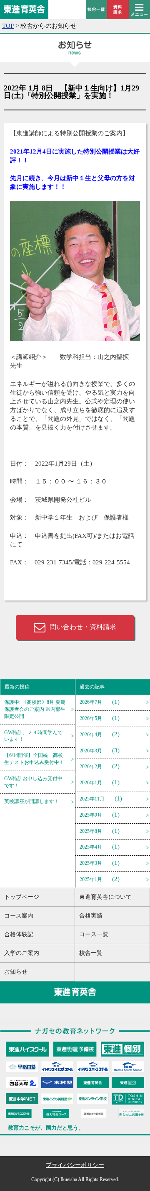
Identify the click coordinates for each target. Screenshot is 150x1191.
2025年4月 (91, 847)
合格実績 (90, 916)
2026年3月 (91, 751)
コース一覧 (93, 934)
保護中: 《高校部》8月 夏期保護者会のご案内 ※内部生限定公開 (34, 709)
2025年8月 (91, 831)
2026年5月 (91, 718)
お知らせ (16, 972)
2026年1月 (91, 783)
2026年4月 (91, 734)
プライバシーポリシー (75, 1165)
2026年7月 (91, 702)
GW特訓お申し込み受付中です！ (33, 782)
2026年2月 (91, 766)
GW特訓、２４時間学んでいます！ (33, 736)
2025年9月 (91, 815)
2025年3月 (91, 863)
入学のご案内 (21, 953)
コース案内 (18, 916)
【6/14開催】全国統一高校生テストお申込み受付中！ (34, 758)
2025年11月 (92, 799)
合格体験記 (18, 934)
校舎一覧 (90, 953)
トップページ (21, 897)
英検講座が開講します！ (31, 801)
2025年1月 (91, 879)
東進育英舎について (105, 897)
